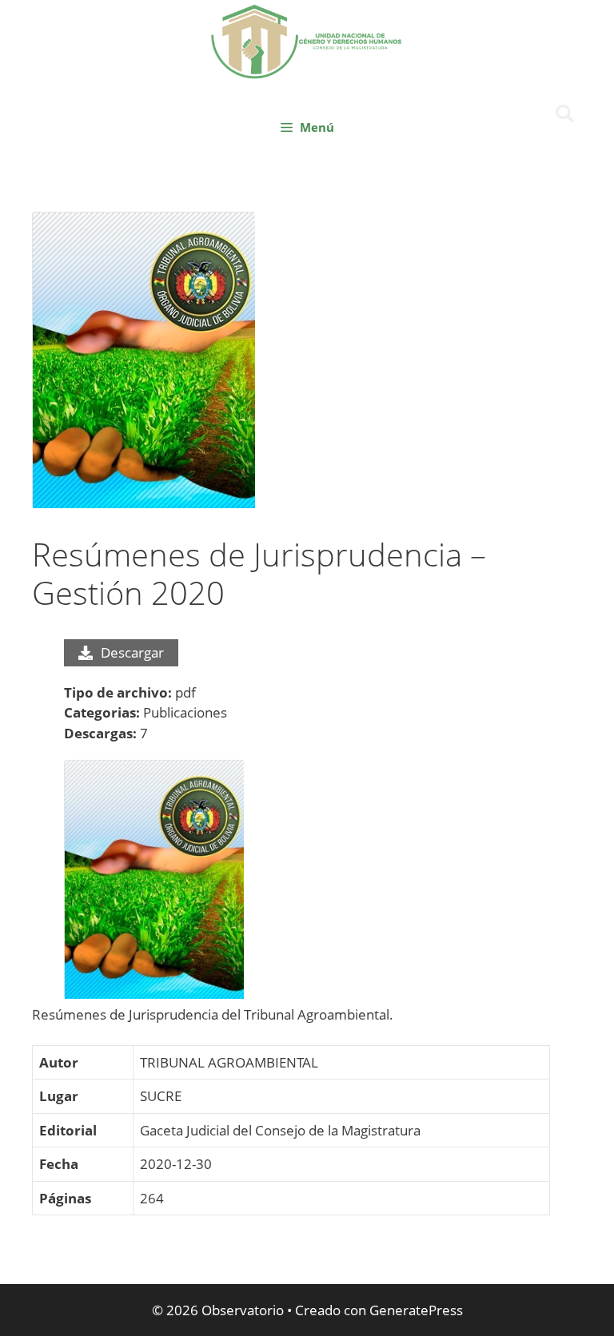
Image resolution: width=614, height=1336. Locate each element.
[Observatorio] (307, 39)
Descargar (132, 652)
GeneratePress (416, 1310)
